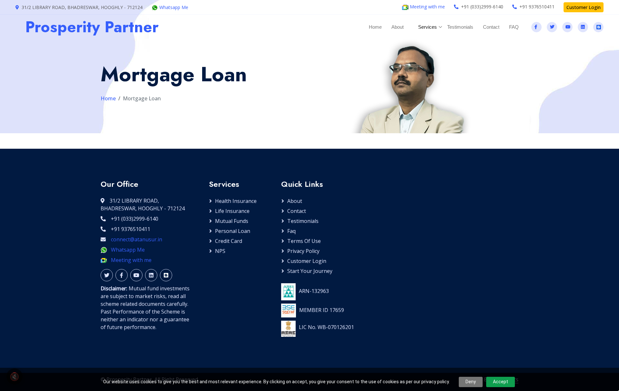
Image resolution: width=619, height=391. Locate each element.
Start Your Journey (309, 271)
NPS (220, 251)
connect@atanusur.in (136, 239)
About (397, 27)
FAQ (514, 27)
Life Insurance (232, 211)
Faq (291, 231)
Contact (491, 27)
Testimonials (460, 27)
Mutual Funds (231, 221)
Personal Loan (232, 231)
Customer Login (583, 7)
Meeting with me (426, 7)
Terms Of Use (304, 241)
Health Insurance (236, 201)
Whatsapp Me (173, 7)
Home (375, 27)
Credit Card (228, 241)
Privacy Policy (303, 251)
